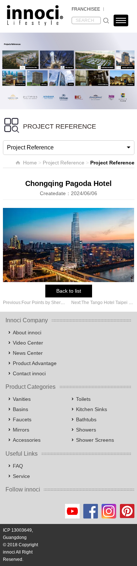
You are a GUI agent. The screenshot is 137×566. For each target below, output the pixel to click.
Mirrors (21, 430)
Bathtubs (86, 419)
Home (30, 163)
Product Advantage (35, 363)
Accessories (27, 440)
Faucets (22, 419)
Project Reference (63, 163)
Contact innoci (29, 373)
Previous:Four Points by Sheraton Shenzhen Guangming (59, 302)
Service (21, 476)
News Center (28, 353)
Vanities (22, 399)
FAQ (18, 466)
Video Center (28, 343)
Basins (20, 409)
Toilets (83, 399)
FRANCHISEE (86, 9)
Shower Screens (95, 440)
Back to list (68, 291)
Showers (86, 430)
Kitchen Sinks (91, 409)
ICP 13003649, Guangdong (18, 534)
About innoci (27, 332)
